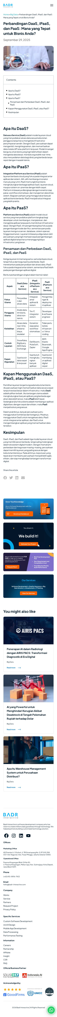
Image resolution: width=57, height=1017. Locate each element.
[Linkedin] (21, 835)
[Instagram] (14, 835)
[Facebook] (6, 835)
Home (6, 14)
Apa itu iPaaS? (14, 94)
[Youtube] (28, 835)
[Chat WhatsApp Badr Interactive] (51, 1010)
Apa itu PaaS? (14, 98)
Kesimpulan (13, 112)
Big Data (14, 14)
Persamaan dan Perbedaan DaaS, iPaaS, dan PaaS (30, 103)
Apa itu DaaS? (14, 90)
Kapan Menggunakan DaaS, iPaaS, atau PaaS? (28, 108)
